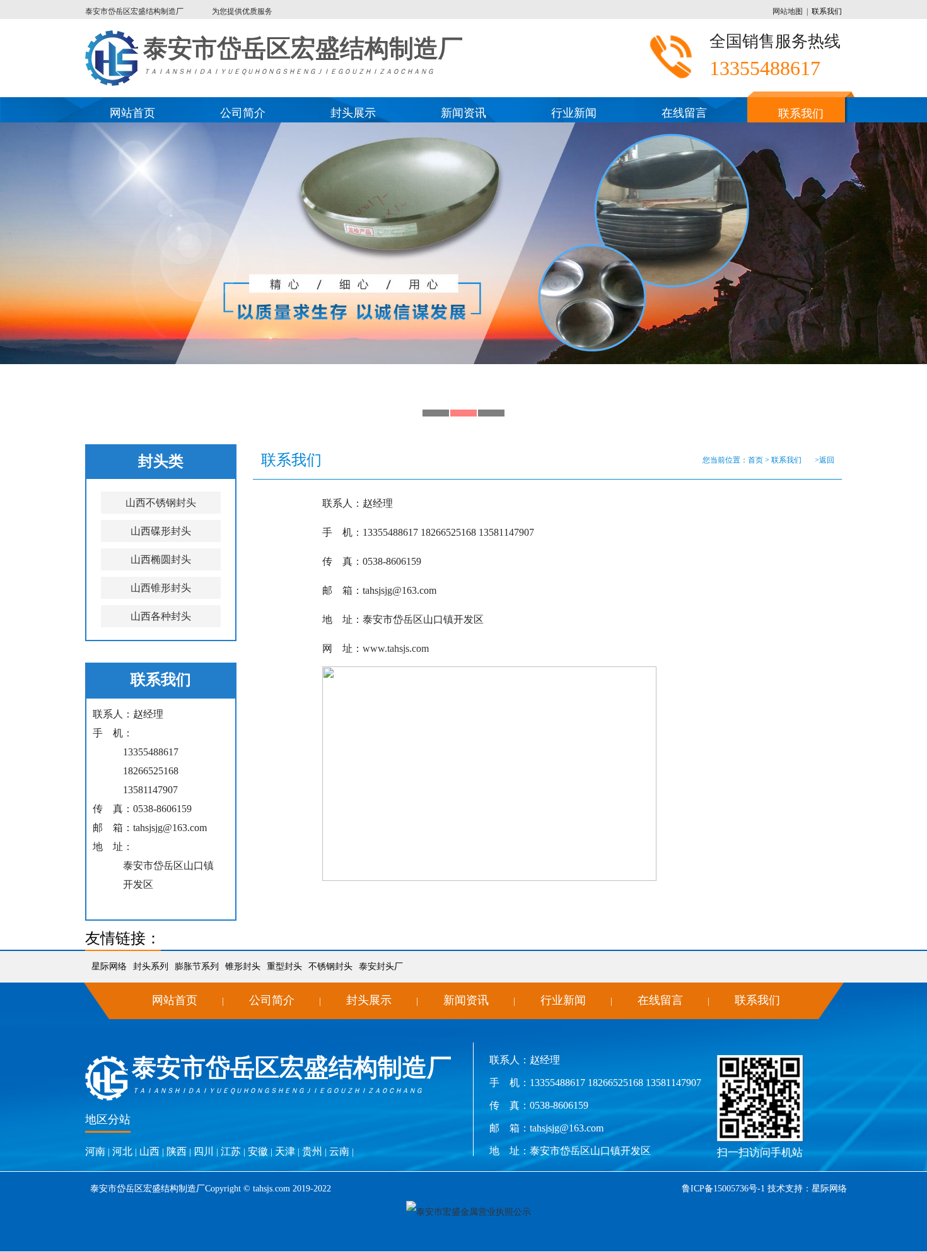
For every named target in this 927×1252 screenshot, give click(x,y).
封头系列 (150, 966)
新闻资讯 (463, 113)
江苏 (231, 1151)
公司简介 (242, 113)
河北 (122, 1151)
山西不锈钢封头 (160, 502)
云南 (339, 1151)
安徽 (258, 1151)
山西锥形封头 (161, 587)
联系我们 (827, 11)
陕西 (176, 1151)
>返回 (824, 460)
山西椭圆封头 (161, 559)
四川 (204, 1151)
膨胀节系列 (197, 966)
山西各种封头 (161, 616)
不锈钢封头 (330, 966)
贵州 (312, 1151)
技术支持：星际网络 (806, 1188)
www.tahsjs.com (396, 648)
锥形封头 (242, 966)
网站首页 (132, 113)
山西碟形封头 (161, 531)
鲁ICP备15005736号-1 (723, 1188)
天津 (285, 1151)
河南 (95, 1151)
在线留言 (684, 113)
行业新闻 (574, 113)
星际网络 (109, 966)
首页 (755, 460)
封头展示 (353, 113)
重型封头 (284, 966)
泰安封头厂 (381, 966)
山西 (149, 1151)
